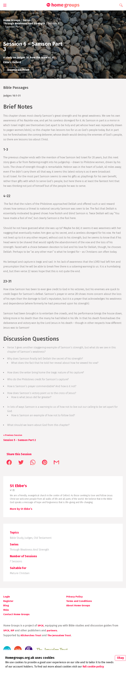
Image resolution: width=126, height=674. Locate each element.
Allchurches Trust (31, 635)
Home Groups (11, 20)
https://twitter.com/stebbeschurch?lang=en (11, 490)
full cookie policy (93, 666)
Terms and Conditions (79, 601)
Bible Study (16, 537)
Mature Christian (20, 573)
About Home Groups (78, 605)
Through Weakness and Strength (24, 23)
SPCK (41, 625)
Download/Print (18, 70)
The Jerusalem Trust (59, 635)
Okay (120, 658)
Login (6, 596)
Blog (6, 605)
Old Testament (43, 537)
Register (8, 601)
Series (27, 20)
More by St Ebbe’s (21, 508)
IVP (12, 630)
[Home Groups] (63, 5)
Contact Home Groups (16, 614)
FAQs (6, 609)
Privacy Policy (74, 596)
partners (52, 630)
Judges (28, 537)
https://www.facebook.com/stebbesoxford (14, 490)
